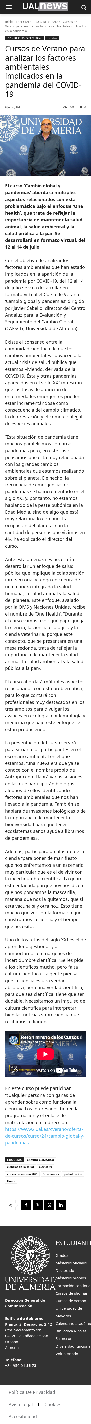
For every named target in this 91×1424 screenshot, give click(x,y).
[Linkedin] (61, 1205)
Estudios (52, 38)
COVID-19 (45, 1167)
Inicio (9, 22)
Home (11, 1181)
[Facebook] (26, 1205)
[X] (38, 1205)
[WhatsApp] (49, 1205)
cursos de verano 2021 (22, 1174)
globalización (73, 1174)
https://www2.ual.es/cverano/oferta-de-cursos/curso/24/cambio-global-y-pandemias (44, 1136)
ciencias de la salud (20, 1167)
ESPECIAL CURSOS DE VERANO (38, 22)
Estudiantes (51, 1174)
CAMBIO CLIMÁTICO (40, 1160)
